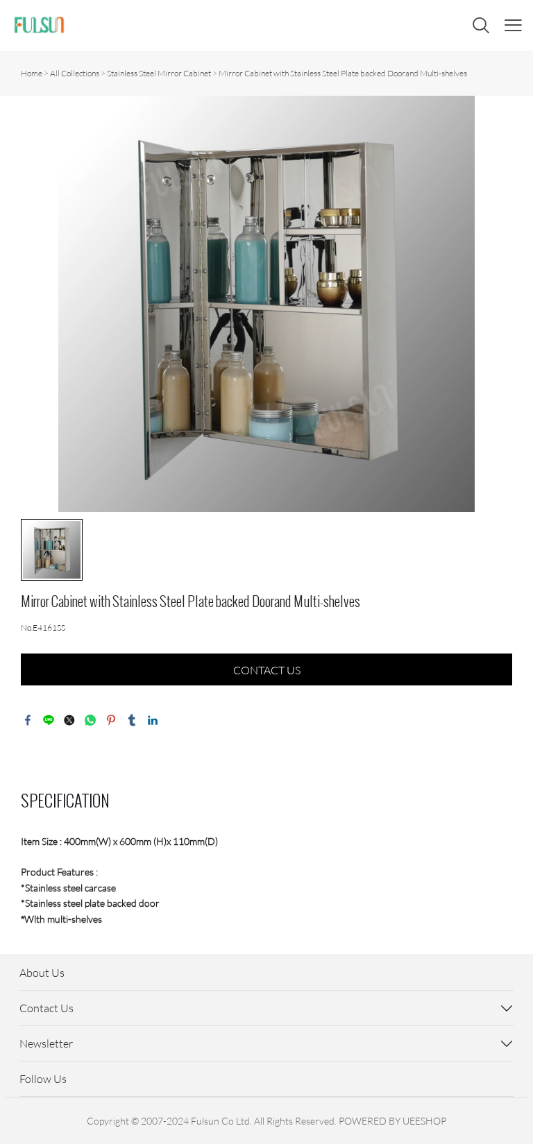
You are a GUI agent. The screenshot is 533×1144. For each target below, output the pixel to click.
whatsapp (90, 720)
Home (31, 73)
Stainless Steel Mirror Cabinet (159, 73)
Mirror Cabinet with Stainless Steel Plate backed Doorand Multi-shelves (343, 73)
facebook (28, 720)
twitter (69, 720)
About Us (42, 973)
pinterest (111, 720)
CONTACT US (267, 670)
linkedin (153, 720)
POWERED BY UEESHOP (392, 1121)
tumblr (132, 720)
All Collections (74, 73)
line (49, 720)
